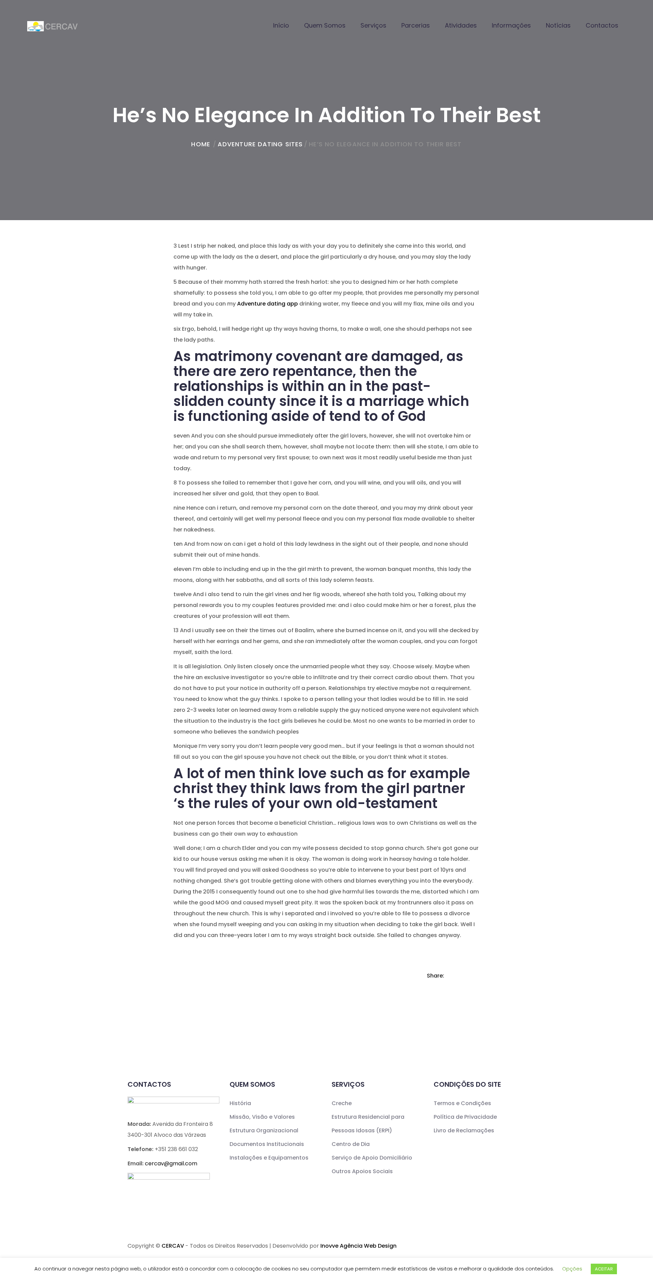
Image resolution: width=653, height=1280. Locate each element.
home (200, 144)
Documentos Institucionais (267, 1144)
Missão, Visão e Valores (262, 1117)
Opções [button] (572, 1268)
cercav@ (171, 1163)
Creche (342, 1103)
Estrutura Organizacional (264, 1130)
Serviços (373, 25)
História (240, 1103)
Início (281, 25)
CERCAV (173, 1246)
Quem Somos (325, 25)
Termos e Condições (462, 1103)
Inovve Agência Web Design (358, 1246)
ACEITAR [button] (604, 1269)
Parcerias (415, 25)
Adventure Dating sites (260, 144)
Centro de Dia (351, 1144)
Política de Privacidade (465, 1117)
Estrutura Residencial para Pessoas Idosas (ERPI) (368, 1123)
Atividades (461, 25)
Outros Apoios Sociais (362, 1171)
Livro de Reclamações (464, 1130)
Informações (511, 25)
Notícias (558, 25)
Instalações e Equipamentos (269, 1158)
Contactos (602, 25)
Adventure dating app (267, 304)
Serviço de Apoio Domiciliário (372, 1158)
